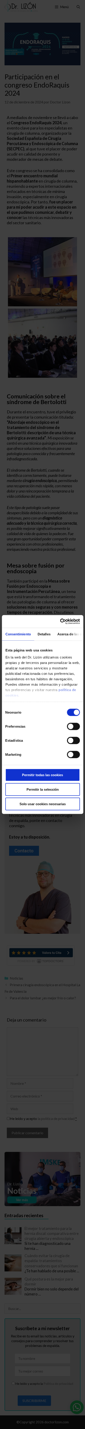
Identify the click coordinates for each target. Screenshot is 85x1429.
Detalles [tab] (43, 634)
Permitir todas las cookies (42, 775)
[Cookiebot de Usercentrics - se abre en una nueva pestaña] (60, 621)
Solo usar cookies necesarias (42, 804)
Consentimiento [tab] (18, 634)
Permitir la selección (43, 789)
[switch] (73, 726)
